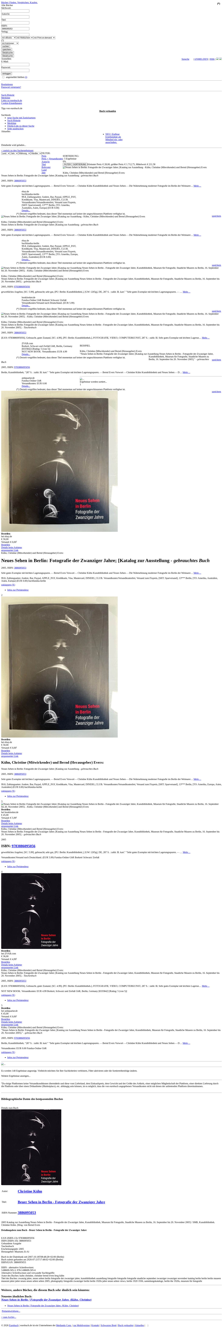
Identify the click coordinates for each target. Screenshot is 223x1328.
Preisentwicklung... (11, 1311)
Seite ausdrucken (15, 128)
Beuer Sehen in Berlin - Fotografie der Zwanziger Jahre (61, 1202)
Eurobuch (14, 1325)
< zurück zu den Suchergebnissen (17, 150)
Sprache (185, 59)
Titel (44, 164)
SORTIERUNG (79, 164)
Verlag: (4, 31)
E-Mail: (4, 61)
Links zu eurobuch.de (11, 100)
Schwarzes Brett (108, 1325)
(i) (26, 77)
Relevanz (46, 167)
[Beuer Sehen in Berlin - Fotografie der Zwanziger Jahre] (31, 1184)
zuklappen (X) (8, 584)
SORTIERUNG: (71, 156)
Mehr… (197, 186)
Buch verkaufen (107, 111)
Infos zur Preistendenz (18, 590)
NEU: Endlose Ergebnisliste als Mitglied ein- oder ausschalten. (114, 138)
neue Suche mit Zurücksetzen (21, 117)
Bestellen (5, 544)
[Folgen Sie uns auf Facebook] (217, 59)
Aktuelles (139, 1325)
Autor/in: (5, 14)
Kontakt (95, 1325)
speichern (216, 216)
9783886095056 (22, 286)
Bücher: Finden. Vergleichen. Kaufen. (19, 2)
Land (44, 170)
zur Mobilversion (81, 1325)
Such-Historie (7, 95)
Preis (44, 156)
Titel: (3, 19)
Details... (26, 210)
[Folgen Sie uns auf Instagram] (220, 59)
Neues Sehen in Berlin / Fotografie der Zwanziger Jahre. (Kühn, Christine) (46, 1299)
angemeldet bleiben (16, 77)
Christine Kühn (30, 1191)
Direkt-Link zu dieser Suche (20, 126)
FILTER (67, 164)
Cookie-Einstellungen (11, 103)
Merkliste (5, 97)
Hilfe (212, 59)
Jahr (44, 172)
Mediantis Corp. (64, 1325)
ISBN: (4, 25)
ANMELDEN (201, 59)
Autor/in (46, 161)
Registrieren (7, 84)
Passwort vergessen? (11, 87)
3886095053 (20, 180)
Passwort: (5, 67)
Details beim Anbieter (11, 547)
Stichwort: (6, 8)
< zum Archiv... (8, 1317)
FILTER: (46, 153)
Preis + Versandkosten (52, 158)
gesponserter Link (9, 550)
